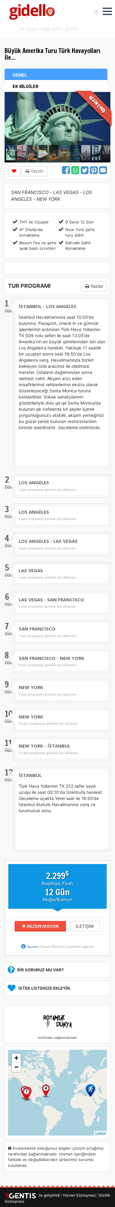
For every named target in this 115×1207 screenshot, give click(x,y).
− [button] (16, 1067)
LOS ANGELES (34, 482)
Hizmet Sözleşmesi (79, 1195)
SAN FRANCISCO (37, 629)
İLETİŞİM (85, 926)
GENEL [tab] (20, 75)
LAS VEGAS (31, 570)
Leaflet (100, 1133)
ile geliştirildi (48, 1195)
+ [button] (16, 1058)
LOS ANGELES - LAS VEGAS (48, 541)
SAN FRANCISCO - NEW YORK (51, 658)
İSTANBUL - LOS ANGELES (47, 306)
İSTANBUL (30, 775)
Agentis (32, 946)
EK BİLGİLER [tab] (25, 86)
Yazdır (36, 170)
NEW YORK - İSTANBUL (45, 746)
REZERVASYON (42, 926)
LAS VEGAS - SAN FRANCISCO (51, 599)
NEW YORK (31, 687)
